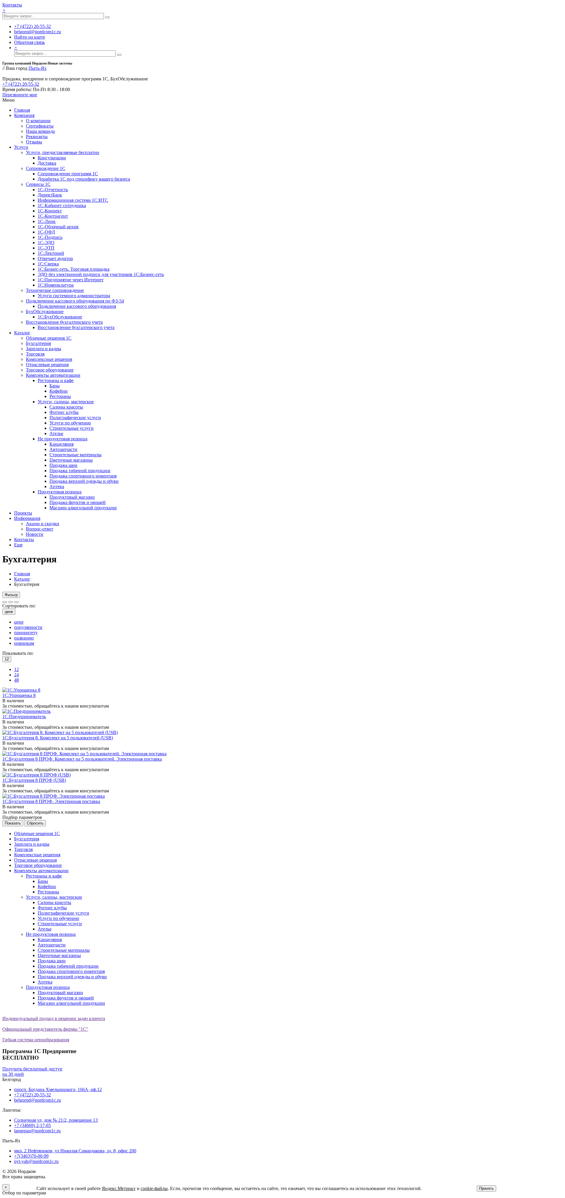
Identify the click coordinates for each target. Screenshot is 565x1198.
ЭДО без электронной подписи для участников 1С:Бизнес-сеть (101, 274)
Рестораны (60, 396)
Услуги (21, 147)
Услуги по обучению (70, 422)
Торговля (35, 353)
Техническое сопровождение (55, 290)
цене (9, 611)
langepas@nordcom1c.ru (37, 1130)
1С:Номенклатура (56, 284)
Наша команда (40, 131)
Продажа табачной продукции (79, 470)
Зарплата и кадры (43, 348)
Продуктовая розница (60, 491)
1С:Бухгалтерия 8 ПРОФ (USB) (34, 780)
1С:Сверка (48, 263)
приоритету (26, 632)
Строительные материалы (75, 454)
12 (16, 669)
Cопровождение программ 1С (68, 173)
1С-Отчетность (53, 189)
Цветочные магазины (71, 459)
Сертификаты (40, 125)
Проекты (23, 512)
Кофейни (58, 391)
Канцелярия (61, 444)
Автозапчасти (63, 449)
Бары (54, 385)
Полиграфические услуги (75, 417)
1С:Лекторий (51, 253)
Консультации (52, 157)
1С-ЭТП (46, 247)
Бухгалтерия (38, 343)
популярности (28, 627)
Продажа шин (63, 465)
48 (16, 680)
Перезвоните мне (19, 94)
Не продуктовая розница (62, 438)
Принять (486, 1188)
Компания (24, 115)
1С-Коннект (50, 210)
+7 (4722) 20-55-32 (32, 26)
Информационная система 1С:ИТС (73, 200)
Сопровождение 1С (45, 168)
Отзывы (34, 141)
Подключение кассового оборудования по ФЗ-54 (75, 300)
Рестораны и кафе (56, 380)
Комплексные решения (49, 359)
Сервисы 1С (38, 184)
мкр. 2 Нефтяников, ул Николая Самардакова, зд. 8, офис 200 (75, 1150)
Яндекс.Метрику (119, 1188)
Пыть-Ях (37, 68)
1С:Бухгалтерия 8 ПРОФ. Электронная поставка (51, 801)
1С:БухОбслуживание (60, 316)
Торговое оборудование (50, 369)
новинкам (24, 643)
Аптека (56, 486)
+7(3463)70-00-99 (31, 1156)
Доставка (47, 163)
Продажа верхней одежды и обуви (84, 481)
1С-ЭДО (46, 242)
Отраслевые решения (47, 364)
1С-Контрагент (53, 216)
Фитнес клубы (64, 412)
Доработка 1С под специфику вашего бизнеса (84, 178)
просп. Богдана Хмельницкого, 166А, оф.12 (58, 1089)
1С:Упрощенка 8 (19, 695)
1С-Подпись (50, 237)
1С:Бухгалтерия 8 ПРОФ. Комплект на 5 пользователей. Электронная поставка (82, 758)
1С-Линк (47, 221)
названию (24, 637)
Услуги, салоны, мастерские (66, 401)
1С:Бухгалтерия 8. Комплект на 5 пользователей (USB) (57, 737)
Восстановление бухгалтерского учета (64, 322)
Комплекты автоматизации (53, 375)
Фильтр (11, 595)
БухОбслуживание (45, 311)
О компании (38, 120)
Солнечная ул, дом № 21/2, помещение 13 (56, 1120)
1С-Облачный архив (58, 226)
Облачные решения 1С (49, 338)
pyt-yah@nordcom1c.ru (36, 1161)
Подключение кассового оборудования (77, 306)
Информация (27, 518)
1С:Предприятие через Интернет (71, 279)
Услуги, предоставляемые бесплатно (62, 152)
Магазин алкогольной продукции (83, 507)
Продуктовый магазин (72, 497)
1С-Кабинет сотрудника (62, 205)
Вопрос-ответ (39, 528)
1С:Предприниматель (24, 716)
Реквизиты (37, 136)
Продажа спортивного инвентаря (83, 475)
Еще (18, 544)
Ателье (56, 433)
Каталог (22, 332)
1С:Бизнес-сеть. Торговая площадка (73, 269)
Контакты (12, 4)
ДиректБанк (50, 194)
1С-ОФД (46, 231)
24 (16, 674)
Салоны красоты (66, 406)
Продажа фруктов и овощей (77, 502)
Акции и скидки (42, 523)
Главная (22, 110)
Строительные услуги (71, 428)
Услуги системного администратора (74, 295)
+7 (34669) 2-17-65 (32, 1125)
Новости (34, 534)
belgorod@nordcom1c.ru (37, 31)
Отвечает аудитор (55, 258)
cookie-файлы (154, 1188)
